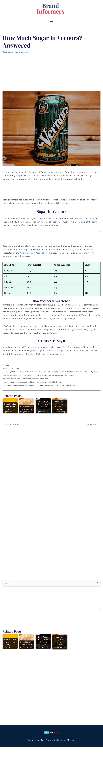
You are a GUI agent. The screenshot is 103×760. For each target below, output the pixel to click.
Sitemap (71, 740)
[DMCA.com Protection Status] (51, 732)
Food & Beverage (21, 52)
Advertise (39, 740)
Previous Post (11, 424)
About (30, 740)
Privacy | (62, 740)
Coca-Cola (80, 222)
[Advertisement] (51, 72)
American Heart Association (33, 253)
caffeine (89, 350)
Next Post (93, 424)
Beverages (7, 52)
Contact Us (51, 740)
